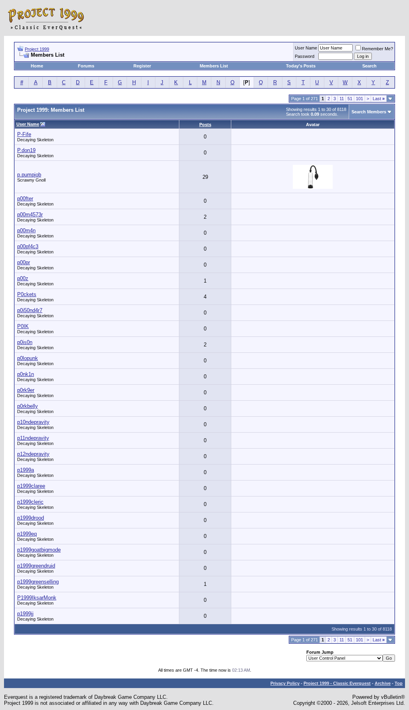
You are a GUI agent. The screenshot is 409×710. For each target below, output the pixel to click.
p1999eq (27, 534)
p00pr (23, 262)
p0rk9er (25, 390)
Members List (214, 65)
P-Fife (24, 134)
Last (379, 98)
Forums (86, 65)
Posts (205, 124)
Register (142, 65)
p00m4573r (30, 215)
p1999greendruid (36, 566)
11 (342, 98)
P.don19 (26, 150)
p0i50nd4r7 (29, 310)
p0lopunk (27, 358)
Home (37, 65)
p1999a (25, 470)
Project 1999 (37, 49)
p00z (22, 278)
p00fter (25, 199)
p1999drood (30, 518)
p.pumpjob (29, 175)
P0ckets (26, 294)
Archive (383, 683)
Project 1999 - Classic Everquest (337, 683)
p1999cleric (30, 502)
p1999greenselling (38, 582)
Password (304, 56)
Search (369, 65)
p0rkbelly (27, 406)
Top (399, 683)
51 (349, 98)
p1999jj (25, 614)
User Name (306, 47)
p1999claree (31, 486)
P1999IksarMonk (36, 598)
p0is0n (24, 342)
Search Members (368, 111)
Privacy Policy (285, 683)
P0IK (23, 326)
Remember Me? (377, 48)
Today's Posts (301, 65)
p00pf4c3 (27, 246)
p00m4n (26, 230)
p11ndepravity (33, 438)
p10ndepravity (33, 422)
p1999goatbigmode (39, 550)
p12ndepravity (33, 454)
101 (359, 98)
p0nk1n (25, 374)
